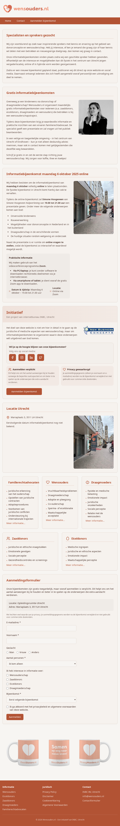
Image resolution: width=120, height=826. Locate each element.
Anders (35, 652)
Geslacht (10, 647)
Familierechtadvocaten (14, 809)
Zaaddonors (16, 679)
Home (8, 20)
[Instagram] (21, 357)
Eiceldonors (16, 683)
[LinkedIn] (31, 357)
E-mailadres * (13, 622)
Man (11, 652)
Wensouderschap (19, 675)
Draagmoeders (10, 804)
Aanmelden (15, 716)
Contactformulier (91, 800)
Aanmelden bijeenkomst (43, 20)
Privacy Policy (49, 791)
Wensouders (9, 791)
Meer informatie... (15, 523)
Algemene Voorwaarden (55, 804)
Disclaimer (48, 796)
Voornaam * (12, 635)
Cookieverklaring (51, 800)
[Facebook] (12, 357)
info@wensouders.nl (93, 796)
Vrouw (23, 652)
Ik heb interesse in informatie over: (24, 670)
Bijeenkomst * (13, 693)
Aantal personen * (16, 657)
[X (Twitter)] (40, 357)
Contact (21, 20)
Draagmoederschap (20, 688)
